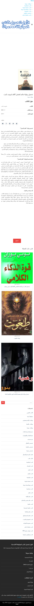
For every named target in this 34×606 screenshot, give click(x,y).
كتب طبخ (30, 493)
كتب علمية (30, 504)
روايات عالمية (29, 424)
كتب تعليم (30, 474)
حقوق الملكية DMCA (28, 564)
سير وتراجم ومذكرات (28, 432)
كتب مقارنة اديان (27, 15)
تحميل (17, 241)
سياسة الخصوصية (29, 557)
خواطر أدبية (30, 416)
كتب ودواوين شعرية (28, 535)
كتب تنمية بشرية (27, 7)
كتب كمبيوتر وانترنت (28, 519)
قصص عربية (29, 451)
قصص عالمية (27, 13)
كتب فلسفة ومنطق (28, 515)
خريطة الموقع (30, 571)
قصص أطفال (29, 443)
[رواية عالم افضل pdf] (25, 79)
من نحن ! (31, 568)
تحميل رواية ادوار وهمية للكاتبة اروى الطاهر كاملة (17, 394)
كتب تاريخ (30, 470)
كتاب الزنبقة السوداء (28, 589)
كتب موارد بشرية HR (28, 531)
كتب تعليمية (30, 477)
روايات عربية (28, 4)
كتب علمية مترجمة (28, 508)
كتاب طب (30, 458)
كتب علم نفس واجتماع (27, 500)
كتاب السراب (30, 585)
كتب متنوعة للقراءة (28, 523)
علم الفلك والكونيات (28, 435)
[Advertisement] (17, 50)
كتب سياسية (28, 11)
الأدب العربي (30, 413)
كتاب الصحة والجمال (28, 454)
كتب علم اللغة (29, 496)
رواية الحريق (30, 582)
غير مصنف (30, 439)
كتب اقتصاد (30, 466)
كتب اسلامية (28, 6)
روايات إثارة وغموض (28, 420)
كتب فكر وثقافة (29, 512)
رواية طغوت (17, 338)
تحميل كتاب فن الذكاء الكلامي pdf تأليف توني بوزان (17, 286)
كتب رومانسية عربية (26, 9)
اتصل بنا (31, 561)
